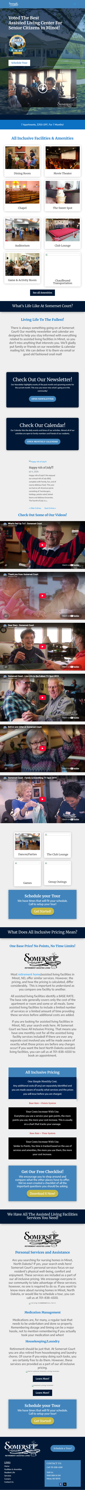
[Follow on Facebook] (60, 1484)
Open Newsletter (43, 399)
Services (7, 1475)
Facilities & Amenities (13, 1469)
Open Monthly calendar (42, 441)
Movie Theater (63, 173)
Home (6, 1466)
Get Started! (42, 911)
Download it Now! (42, 1193)
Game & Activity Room (22, 280)
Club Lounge (63, 245)
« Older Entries (35, 508)
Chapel (22, 208)
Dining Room (22, 173)
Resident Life (9, 1472)
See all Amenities (42, 292)
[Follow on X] (64, 1484)
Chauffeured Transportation (62, 282)
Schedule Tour (19, 62)
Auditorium (22, 245)
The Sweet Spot (62, 208)
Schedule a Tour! (63, 1448)
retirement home (29, 974)
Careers (7, 1479)
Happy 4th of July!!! (41, 467)
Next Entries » (50, 508)
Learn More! (42, 1378)
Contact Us (8, 1482)
